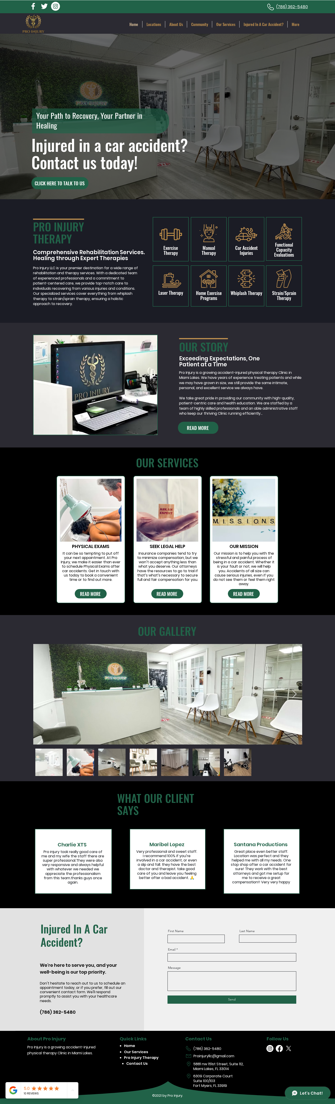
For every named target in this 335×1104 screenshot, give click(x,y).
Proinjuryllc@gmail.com (213, 1056)
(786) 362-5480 (207, 1048)
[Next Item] (294, 694)
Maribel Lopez (166, 844)
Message (174, 967)
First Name (176, 931)
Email (171, 949)
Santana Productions (261, 844)
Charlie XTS (72, 844)
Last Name (247, 931)
